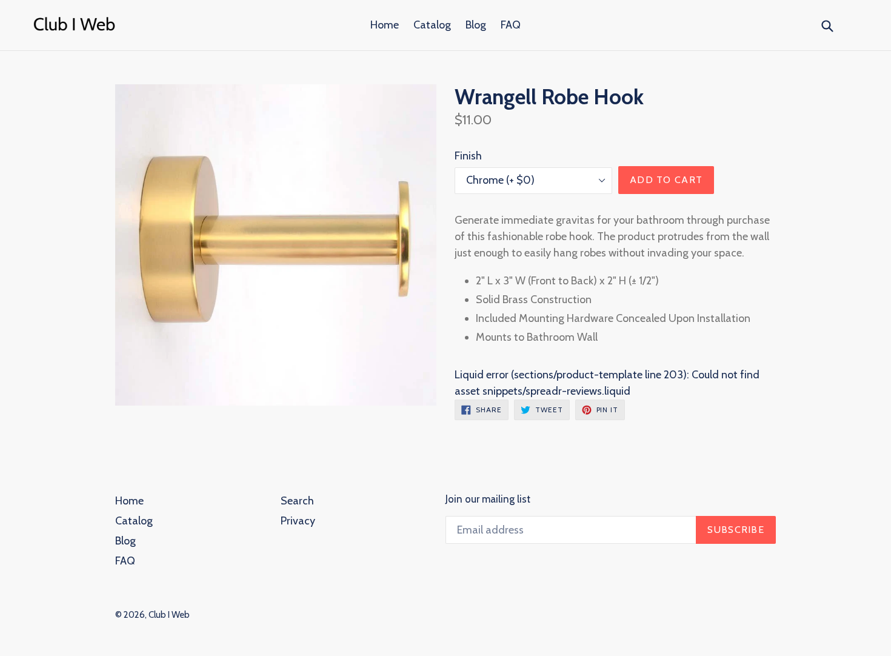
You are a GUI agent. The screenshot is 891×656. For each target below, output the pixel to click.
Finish (468, 155)
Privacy (298, 520)
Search (297, 500)
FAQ (511, 25)
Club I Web (169, 614)
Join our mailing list (488, 499)
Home (384, 25)
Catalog (432, 25)
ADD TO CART (666, 180)
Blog (476, 25)
